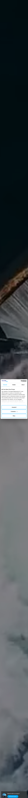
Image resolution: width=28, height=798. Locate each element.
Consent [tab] (5, 384)
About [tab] (23, 384)
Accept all (14, 407)
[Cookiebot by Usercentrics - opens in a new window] (21, 381)
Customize (13, 411)
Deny (14, 415)
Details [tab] (14, 384)
